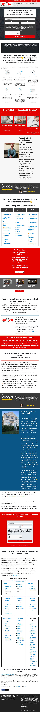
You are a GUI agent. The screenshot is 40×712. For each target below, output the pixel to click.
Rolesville (7, 637)
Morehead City (8, 613)
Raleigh (6, 621)
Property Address (20, 17)
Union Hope (33, 665)
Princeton (19, 632)
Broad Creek (8, 605)
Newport (7, 603)
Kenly (18, 634)
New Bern (19, 584)
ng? (7, 233)
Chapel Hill (32, 605)
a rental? (5, 236)
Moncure (32, 649)
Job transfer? (7, 243)
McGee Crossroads (20, 643)
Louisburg (32, 586)
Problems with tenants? (32, 240)
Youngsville (33, 590)
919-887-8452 (34, 471)
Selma (18, 627)
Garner (6, 628)
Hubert (6, 588)
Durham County (32, 599)
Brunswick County (20, 599)
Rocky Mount (33, 662)
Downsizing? (7, 228)
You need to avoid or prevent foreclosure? (7, 219)
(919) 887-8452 (18, 686)
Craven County (19, 582)
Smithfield (20, 625)
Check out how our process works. (26, 332)
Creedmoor (33, 632)
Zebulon (7, 634)
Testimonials (32, 3)
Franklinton (33, 588)
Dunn (31, 625)
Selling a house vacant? (20, 215)
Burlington (32, 644)
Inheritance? (7, 215)
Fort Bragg (32, 655)
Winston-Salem (32, 659)
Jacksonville (8, 586)
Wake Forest (8, 635)
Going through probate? (32, 219)
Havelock (19, 586)
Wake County (7, 619)
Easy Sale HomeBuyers (5, 673)
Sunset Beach (20, 608)
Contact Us (16, 5)
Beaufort (7, 608)
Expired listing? (5, 240)
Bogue (6, 606)
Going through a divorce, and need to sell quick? (32, 229)
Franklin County (30, 583)
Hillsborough (33, 627)
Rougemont (33, 610)
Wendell (7, 632)
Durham (32, 603)
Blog (14, 696)
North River (7, 610)
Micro (18, 635)
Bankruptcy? (33, 244)
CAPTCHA (20, 30)
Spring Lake (33, 653)
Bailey (31, 663)
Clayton (19, 623)
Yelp (25, 686)
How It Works (23, 3)
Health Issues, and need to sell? (32, 223)
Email (28, 21)
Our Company (3, 696)
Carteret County (7, 599)
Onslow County (5, 583)
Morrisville (7, 627)
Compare (27, 3)
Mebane (32, 642)
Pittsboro (32, 648)
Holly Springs (8, 639)
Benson (19, 628)
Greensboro (33, 656)
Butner (32, 628)
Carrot (34, 710)
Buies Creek (33, 637)
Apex (6, 625)
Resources (7, 696)
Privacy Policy (11, 696)
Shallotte (19, 605)
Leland (19, 603)
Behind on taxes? (5, 224)
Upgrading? (7, 230)
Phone (12, 21)
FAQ (35, 3)
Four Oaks (19, 630)
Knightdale (7, 630)
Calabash (19, 606)
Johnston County (20, 619)
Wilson (31, 641)
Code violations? (31, 236)
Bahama (32, 606)
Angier (31, 623)
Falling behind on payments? (32, 215)
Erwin (31, 635)
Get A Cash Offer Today (19, 272)
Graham (32, 646)
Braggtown (33, 608)
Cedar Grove (33, 639)
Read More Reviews (20, 291)
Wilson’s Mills (20, 639)
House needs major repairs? (19, 219)
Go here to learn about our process (15, 496)
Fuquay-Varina (8, 641)
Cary (6, 623)
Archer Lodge (20, 641)
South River (7, 612)
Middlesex (32, 630)
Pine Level (19, 637)
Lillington (32, 634)
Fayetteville (33, 651)
